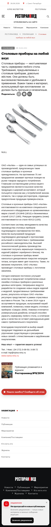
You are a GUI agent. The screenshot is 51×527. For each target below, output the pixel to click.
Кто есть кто (7, 443)
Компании (44, 27)
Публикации (18, 27)
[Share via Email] (29, 94)
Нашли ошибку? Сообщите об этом (25, 392)
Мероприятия (31, 27)
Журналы (5, 449)
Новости (6, 27)
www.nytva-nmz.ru (10, 356)
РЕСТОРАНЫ (40, 9)
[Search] (48, 16)
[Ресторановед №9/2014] (7, 370)
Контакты (5, 456)
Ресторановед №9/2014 (29, 373)
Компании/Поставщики (12, 436)
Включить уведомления (22, 520)
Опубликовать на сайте (25, 22)
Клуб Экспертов (15, 9)
